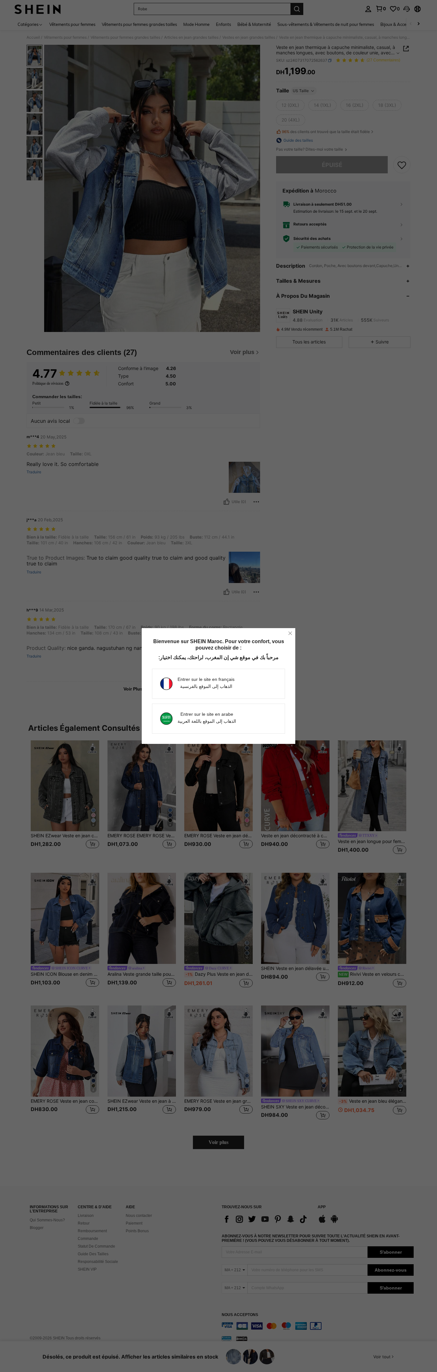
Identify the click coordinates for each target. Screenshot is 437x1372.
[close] (290, 633)
